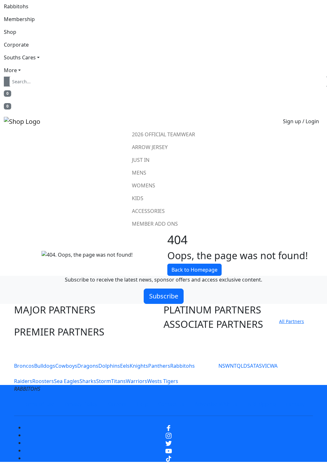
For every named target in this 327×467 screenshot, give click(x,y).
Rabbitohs (16, 6)
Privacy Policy (81, 404)
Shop (10, 31)
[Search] (8, 82)
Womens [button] (143, 185)
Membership (19, 19)
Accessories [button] (148, 211)
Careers (117, 404)
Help (142, 404)
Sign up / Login (301, 121)
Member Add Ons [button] (155, 223)
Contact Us (171, 404)
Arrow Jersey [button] (150, 147)
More (10, 70)
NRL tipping (262, 404)
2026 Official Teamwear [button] (163, 134)
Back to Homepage (194, 269)
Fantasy (295, 404)
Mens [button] (139, 172)
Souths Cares (20, 57)
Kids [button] (137, 198)
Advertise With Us (216, 404)
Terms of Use (39, 404)
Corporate (16, 44)
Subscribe (163, 296)
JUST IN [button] (140, 159)
